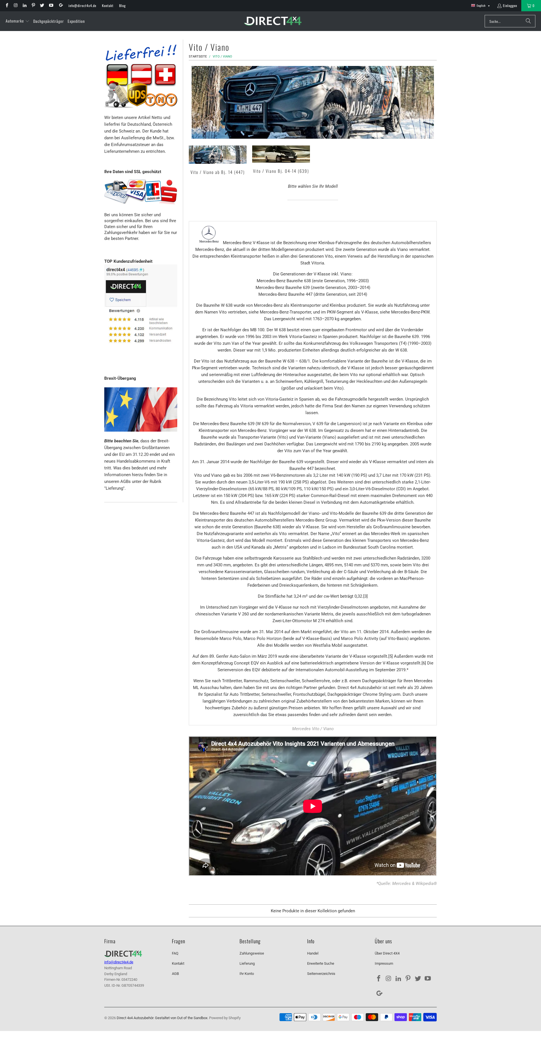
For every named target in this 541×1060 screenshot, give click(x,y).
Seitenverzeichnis (321, 973)
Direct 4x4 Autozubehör (135, 1018)
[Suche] (528, 21)
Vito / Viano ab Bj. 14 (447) (218, 160)
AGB (175, 973)
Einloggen (510, 5)
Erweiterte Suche (320, 963)
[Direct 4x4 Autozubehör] (272, 21)
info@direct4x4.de (82, 5)
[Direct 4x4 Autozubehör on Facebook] (6, 5)
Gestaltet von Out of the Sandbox (181, 1018)
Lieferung (247, 963)
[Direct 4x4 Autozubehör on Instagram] (15, 5)
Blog (122, 5)
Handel (312, 953)
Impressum (384, 963)
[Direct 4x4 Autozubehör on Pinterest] (33, 5)
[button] (18, 21)
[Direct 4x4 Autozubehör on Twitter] (41, 5)
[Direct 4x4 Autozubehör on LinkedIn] (24, 5)
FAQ (175, 953)
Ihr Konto (247, 973)
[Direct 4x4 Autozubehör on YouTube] (50, 5)
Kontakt (108, 5)
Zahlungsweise (252, 953)
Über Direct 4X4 (387, 953)
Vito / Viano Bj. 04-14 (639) (281, 160)
